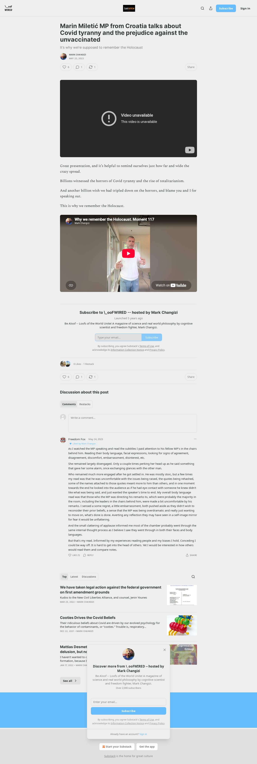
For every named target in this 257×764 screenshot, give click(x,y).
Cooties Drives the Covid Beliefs (88, 617)
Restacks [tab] (84, 404)
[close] (165, 650)
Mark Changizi (77, 54)
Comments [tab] (69, 404)
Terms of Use (146, 719)
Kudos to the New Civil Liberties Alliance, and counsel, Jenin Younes (103, 597)
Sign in (245, 8)
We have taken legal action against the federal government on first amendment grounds (110, 589)
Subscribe (226, 8)
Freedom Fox (76, 439)
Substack (110, 756)
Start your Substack (119, 746)
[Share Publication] (210, 8)
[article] (128, 597)
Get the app (147, 746)
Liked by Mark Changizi (84, 443)
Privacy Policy (156, 723)
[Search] (202, 8)
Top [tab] (64, 576)
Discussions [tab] (89, 576)
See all (67, 681)
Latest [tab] (74, 576)
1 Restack (88, 364)
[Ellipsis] (195, 439)
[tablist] (76, 404)
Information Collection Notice (127, 723)
